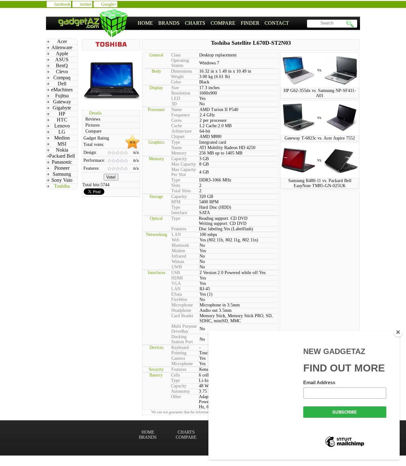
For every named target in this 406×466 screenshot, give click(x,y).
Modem (178, 250)
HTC (62, 119)
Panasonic (62, 162)
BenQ (62, 65)
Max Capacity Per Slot (183, 172)
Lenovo (62, 125)
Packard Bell (62, 156)
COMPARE (223, 23)
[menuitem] (145, 23)
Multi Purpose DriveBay (184, 329)
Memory (179, 153)
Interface (179, 212)
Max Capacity (183, 164)
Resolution (180, 93)
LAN (176, 234)
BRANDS (169, 23)
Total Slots (181, 190)
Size (175, 87)
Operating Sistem (180, 63)
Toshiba (62, 186)
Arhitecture (181, 131)
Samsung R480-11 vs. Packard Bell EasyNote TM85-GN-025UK (319, 183)
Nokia (62, 150)
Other (176, 396)
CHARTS (195, 23)
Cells (175, 375)
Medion (62, 138)
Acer (62, 41)
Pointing (179, 353)
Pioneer (61, 168)
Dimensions (181, 71)
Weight (177, 76)
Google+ (109, 4)
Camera (178, 358)
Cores (176, 120)
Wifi (176, 240)
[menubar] (213, 23)
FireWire (179, 299)
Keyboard (180, 347)
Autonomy (180, 391)
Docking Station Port (182, 339)
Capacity (179, 158)
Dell (62, 83)
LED (175, 98)
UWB (177, 267)
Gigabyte (62, 107)
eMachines (62, 89)
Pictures (92, 125)
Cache (176, 125)
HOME (145, 23)
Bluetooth (180, 245)
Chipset (178, 136)
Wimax (178, 261)
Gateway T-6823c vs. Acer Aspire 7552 (320, 138)
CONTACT (277, 23)
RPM (175, 202)
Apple (62, 53)
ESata (176, 294)
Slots (175, 185)
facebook (62, 4)
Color (176, 82)
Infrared (179, 256)
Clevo (62, 71)
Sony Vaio (61, 180)
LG (61, 132)
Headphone (181, 310)
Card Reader (182, 315)
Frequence (180, 115)
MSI (61, 144)
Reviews (92, 119)
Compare (93, 131)
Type (175, 142)
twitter (86, 4)
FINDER (250, 23)
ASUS (62, 59)
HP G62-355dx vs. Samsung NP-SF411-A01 (320, 93)
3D (174, 104)
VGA (176, 283)
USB (175, 272)
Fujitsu (62, 95)
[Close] (398, 332)
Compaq (61, 77)
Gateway (62, 101)
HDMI (177, 278)
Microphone (182, 305)
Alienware (61, 47)
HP (62, 113)
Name (176, 109)
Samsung (62, 174)
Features (178, 228)
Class (175, 55)
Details (95, 113)
